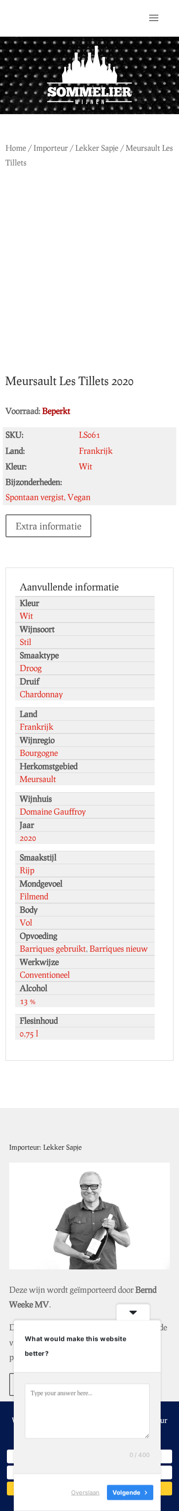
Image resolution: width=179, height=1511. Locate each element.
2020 (28, 838)
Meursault (38, 779)
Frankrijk (36, 727)
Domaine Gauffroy (53, 811)
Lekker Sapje (96, 148)
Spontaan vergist (35, 497)
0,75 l (29, 1033)
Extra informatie (48, 525)
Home (16, 148)
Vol (26, 922)
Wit (26, 616)
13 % (28, 1001)
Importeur (51, 148)
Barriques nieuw (119, 948)
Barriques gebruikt (53, 948)
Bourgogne (39, 753)
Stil (25, 642)
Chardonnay (41, 694)
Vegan (78, 497)
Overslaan (85, 1492)
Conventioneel (45, 975)
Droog (31, 668)
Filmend (34, 896)
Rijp (27, 870)
